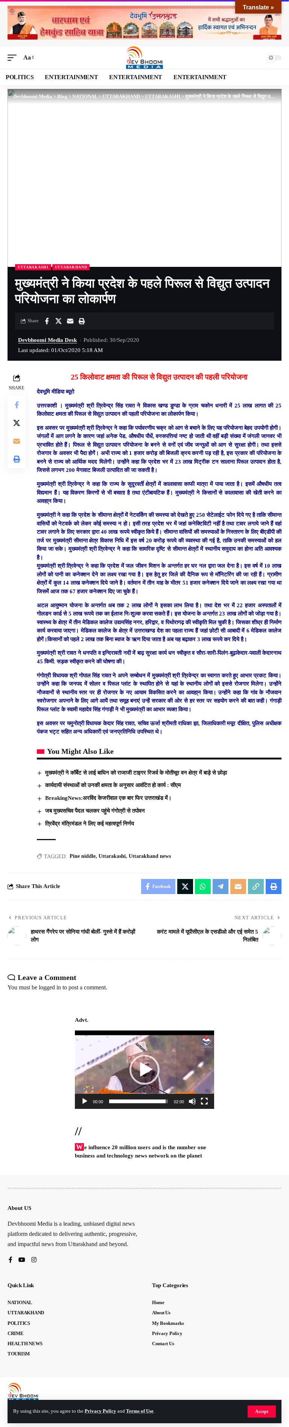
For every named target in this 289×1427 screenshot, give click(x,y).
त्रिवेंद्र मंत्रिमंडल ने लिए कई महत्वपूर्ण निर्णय (89, 824)
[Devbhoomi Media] (144, 57)
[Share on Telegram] (220, 886)
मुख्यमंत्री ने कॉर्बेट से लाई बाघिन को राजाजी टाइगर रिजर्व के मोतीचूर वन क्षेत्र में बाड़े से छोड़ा (136, 773)
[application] (144, 1069)
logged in (50, 987)
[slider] (138, 1101)
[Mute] (192, 1101)
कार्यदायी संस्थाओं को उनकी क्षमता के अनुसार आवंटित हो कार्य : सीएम (113, 785)
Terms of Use (140, 1411)
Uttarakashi (112, 856)
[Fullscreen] (204, 1101)
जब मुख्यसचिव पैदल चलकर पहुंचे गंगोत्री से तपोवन (95, 811)
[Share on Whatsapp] (203, 886)
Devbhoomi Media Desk (47, 340)
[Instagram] (34, 1260)
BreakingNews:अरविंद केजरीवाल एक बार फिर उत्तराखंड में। (108, 798)
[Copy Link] (256, 886)
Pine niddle (83, 856)
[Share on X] (58, 321)
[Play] (84, 1101)
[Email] (70, 321)
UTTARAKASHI (33, 267)
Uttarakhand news (150, 856)
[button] (262, 1412)
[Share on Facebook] (46, 321)
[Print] (81, 321)
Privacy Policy (100, 1411)
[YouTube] (21, 1260)
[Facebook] (11, 1260)
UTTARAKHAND (71, 267)
